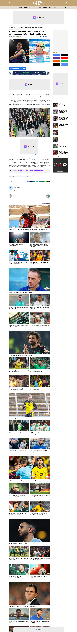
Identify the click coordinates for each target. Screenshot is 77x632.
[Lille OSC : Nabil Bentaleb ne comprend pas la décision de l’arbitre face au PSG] (55, 152)
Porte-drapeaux (23, 176)
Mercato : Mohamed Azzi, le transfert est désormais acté (63, 111)
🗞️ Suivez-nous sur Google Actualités (17, 68)
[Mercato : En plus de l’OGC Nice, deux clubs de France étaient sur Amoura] (55, 146)
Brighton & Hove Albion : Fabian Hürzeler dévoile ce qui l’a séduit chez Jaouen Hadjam (63, 104)
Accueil (10, 27)
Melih (19, 176)
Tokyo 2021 (28, 176)
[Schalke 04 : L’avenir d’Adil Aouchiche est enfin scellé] (55, 139)
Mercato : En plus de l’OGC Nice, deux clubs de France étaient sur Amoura (63, 145)
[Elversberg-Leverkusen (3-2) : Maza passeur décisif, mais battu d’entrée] (55, 118)
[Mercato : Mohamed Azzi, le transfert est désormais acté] (55, 112)
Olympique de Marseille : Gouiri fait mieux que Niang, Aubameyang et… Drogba (63, 132)
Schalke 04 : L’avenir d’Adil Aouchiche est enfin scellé (63, 139)
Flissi (10, 176)
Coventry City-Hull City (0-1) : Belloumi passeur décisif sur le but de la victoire (63, 125)
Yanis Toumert (12, 36)
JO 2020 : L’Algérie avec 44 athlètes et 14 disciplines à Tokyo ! (29, 170)
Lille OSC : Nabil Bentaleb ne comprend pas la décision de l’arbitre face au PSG (63, 152)
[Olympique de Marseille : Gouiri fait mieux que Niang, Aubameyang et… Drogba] (55, 132)
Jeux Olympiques (14, 176)
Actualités (13, 27)
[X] (64, 55)
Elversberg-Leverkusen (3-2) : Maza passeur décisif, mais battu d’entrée (63, 118)
